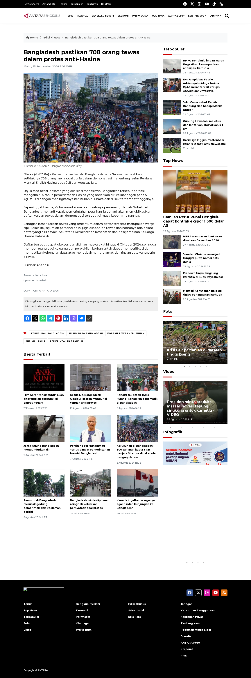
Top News (92, 4)
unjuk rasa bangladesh (86, 333)
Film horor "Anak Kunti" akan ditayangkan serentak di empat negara (44, 398)
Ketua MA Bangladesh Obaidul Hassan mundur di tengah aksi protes (88, 398)
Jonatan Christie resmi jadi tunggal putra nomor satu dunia (201, 258)
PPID (184, 655)
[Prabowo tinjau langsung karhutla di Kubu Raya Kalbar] (172, 278)
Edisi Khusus (196, 16)
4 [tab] (201, 366)
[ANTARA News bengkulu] (42, 16)
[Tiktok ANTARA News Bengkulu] (214, 4)
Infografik (172, 432)
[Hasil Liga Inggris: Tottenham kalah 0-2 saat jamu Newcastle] (172, 145)
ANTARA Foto (190, 642)
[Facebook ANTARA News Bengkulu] (185, 4)
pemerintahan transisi (66, 341)
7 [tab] (203, 427)
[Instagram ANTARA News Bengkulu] (199, 4)
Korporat (187, 649)
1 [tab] (184, 366)
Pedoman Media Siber (196, 629)
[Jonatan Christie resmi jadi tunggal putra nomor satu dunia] (172, 259)
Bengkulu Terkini (103, 16)
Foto (167, 311)
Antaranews (32, 4)
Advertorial (136, 610)
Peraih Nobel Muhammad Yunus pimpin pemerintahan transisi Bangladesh (90, 449)
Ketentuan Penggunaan (198, 610)
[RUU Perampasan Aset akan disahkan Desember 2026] (172, 241)
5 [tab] (206, 366)
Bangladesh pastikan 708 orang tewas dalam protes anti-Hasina (107, 37)
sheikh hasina (35, 341)
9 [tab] (214, 427)
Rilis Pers (106, 4)
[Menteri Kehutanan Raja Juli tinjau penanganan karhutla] (172, 296)
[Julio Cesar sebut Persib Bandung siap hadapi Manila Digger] (172, 107)
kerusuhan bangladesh (48, 333)
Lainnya (214, 16)
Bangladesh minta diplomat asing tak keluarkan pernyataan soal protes (89, 504)
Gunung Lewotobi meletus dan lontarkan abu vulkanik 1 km (203, 124)
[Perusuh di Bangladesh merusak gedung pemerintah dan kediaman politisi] (44, 482)
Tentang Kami (190, 623)
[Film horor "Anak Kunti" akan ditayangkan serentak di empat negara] (44, 377)
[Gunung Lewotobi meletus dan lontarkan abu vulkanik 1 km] (172, 126)
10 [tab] (220, 427)
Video (169, 371)
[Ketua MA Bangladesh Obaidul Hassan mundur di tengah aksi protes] (90, 377)
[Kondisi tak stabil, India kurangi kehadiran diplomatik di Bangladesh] (137, 377)
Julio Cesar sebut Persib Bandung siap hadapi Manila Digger (202, 106)
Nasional (82, 16)
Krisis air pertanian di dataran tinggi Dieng (194, 352)
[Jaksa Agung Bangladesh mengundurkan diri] (44, 428)
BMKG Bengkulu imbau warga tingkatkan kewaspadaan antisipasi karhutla (203, 64)
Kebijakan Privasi (192, 617)
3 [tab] (195, 366)
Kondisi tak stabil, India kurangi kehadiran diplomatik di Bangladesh (137, 398)
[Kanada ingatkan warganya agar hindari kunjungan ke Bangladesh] (137, 482)
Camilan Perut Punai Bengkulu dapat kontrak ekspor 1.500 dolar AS (193, 221)
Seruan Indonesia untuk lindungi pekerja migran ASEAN (189, 545)
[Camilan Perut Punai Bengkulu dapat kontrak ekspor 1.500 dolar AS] (195, 191)
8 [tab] (209, 427)
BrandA (186, 636)
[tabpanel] (195, 342)
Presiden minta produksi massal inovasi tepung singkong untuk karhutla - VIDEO (190, 408)
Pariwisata (139, 16)
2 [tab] (190, 366)
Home (69, 16)
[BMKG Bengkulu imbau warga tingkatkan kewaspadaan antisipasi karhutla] (172, 66)
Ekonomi (123, 16)
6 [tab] (198, 427)
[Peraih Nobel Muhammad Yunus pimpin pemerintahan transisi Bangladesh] (90, 428)
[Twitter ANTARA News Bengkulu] (192, 4)
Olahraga (158, 16)
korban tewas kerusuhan (125, 333)
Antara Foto (48, 4)
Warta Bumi (175, 16)
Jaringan (187, 604)
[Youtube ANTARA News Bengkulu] (207, 4)
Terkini (63, 4)
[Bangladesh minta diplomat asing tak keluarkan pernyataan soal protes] (90, 482)
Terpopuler (77, 4)
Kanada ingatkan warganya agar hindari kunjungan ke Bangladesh (136, 504)
